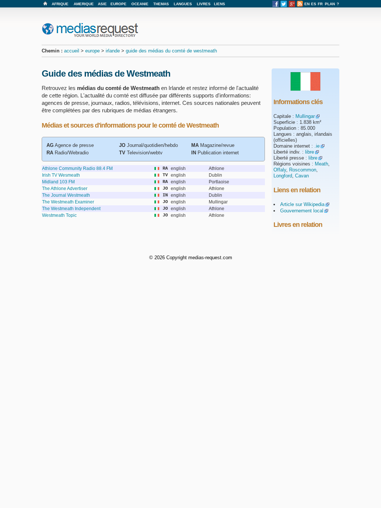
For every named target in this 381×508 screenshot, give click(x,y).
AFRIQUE (60, 4)
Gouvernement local (301, 210)
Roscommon (302, 170)
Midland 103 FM (58, 181)
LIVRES (204, 4)
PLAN (330, 4)
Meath (321, 164)
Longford (282, 176)
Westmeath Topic (59, 215)
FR (320, 4)
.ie (317, 146)
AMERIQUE (84, 4)
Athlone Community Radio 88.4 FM (77, 168)
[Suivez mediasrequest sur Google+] (292, 6)
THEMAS (161, 4)
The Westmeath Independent (71, 208)
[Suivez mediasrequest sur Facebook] (275, 6)
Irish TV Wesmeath (61, 175)
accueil (71, 51)
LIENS (219, 4)
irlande (113, 51)
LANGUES (183, 4)
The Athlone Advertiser (64, 188)
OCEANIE (139, 4)
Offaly (279, 170)
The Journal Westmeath (66, 195)
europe (92, 51)
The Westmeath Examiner (68, 202)
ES (313, 4)
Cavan (302, 176)
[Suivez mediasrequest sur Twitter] (284, 6)
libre (309, 152)
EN (307, 4)
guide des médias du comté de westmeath (171, 51)
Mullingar (305, 116)
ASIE (102, 4)
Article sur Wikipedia (302, 204)
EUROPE (119, 4)
